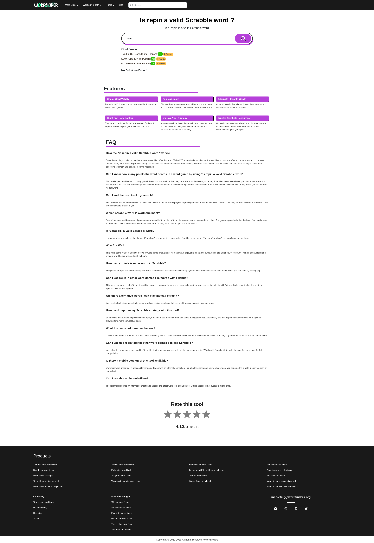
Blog (120, 5)
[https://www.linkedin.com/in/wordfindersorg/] (296, 508)
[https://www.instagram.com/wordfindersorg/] (285, 508)
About (36, 518)
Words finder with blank (200, 481)
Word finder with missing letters (48, 486)
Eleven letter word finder (200, 464)
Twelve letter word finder (122, 464)
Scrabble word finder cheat (46, 481)
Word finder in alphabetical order (282, 481)
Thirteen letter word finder (45, 464)
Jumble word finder (198, 475)
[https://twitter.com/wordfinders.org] (306, 508)
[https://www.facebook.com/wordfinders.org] (275, 508)
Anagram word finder (121, 475)
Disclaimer (38, 513)
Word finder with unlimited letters (282, 486)
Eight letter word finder (122, 470)
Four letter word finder (121, 518)
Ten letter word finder (277, 464)
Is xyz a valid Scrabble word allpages (207, 470)
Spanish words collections (279, 470)
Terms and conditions (43, 502)
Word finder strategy (43, 475)
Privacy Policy (40, 507)
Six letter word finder (121, 507)
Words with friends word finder (125, 481)
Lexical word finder (276, 475)
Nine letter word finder (43, 470)
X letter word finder (120, 502)
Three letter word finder (122, 524)
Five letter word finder (121, 513)
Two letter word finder (121, 529)
